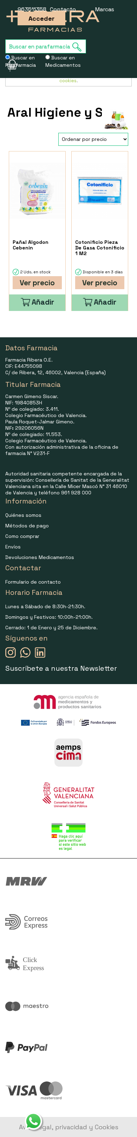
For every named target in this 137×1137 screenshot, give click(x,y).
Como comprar (22, 536)
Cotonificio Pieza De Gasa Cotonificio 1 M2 (99, 247)
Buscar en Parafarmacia (20, 61)
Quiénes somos (23, 515)
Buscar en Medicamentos (63, 61)
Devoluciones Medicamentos (39, 557)
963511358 (32, 9)
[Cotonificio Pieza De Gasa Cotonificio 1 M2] (100, 190)
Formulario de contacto (33, 582)
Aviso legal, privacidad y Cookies (68, 1127)
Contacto (63, 9)
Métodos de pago (27, 525)
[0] (7, 65)
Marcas (104, 9)
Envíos (13, 547)
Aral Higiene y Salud (68, 112)
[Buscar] (79, 46)
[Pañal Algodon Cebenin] (37, 190)
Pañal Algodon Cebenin (30, 245)
